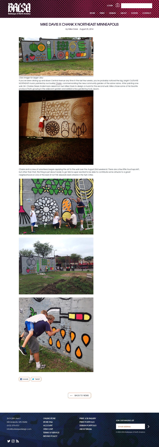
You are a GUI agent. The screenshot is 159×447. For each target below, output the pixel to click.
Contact (146, 13)
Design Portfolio (88, 425)
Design (112, 13)
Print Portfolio (87, 422)
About (123, 13)
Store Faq (48, 422)
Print (102, 13)
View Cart (48, 429)
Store (92, 13)
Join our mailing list (125, 420)
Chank (59, 83)
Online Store (49, 418)
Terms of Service (51, 432)
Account (47, 425)
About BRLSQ (86, 429)
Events (134, 13)
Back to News (81, 395)
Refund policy (50, 436)
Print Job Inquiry (88, 418)
